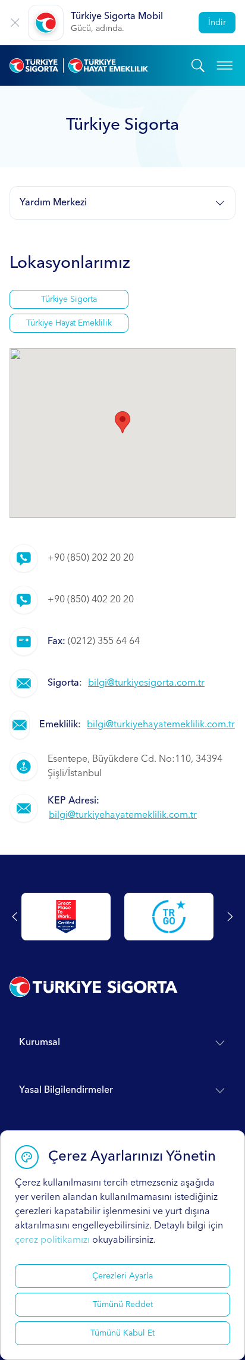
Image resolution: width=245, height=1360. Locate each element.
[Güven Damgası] (168, 916)
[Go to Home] (100, 65)
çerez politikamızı (52, 1240)
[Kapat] (15, 22)
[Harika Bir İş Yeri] (66, 916)
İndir (217, 22)
